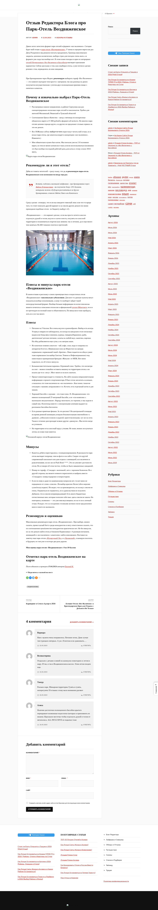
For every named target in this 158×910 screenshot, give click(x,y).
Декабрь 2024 (113, 325)
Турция (111, 517)
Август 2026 (113, 222)
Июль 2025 (112, 289)
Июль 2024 (112, 350)
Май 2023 (112, 411)
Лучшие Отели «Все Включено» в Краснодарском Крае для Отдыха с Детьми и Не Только (79, 606)
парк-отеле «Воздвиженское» (53, 49)
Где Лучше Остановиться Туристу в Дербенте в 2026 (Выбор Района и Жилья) (122, 107)
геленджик (113, 183)
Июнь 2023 (112, 406)
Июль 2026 (112, 227)
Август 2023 (113, 401)
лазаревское (133, 194)
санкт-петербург (116, 204)
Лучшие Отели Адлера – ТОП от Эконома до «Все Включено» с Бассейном (124, 145)
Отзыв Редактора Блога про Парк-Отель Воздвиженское (56, 25)
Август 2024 (113, 345)
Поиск (110, 27)
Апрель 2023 (113, 417)
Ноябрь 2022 (113, 437)
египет (132, 183)
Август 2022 (113, 447)
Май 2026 (112, 238)
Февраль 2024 (113, 376)
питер (130, 197)
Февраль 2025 (113, 314)
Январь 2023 (113, 427)
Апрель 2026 (113, 243)
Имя (28, 778)
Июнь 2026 (112, 233)
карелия (111, 190)
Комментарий (33, 752)
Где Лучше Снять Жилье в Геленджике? (76, 850)
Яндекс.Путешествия (44, 187)
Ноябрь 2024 (113, 330)
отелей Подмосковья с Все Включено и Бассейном (46, 62)
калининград (128, 187)
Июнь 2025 (112, 294)
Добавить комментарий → (82, 622)
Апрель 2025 (113, 304)
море (110, 197)
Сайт (28, 790)
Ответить (87, 645)
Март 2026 (112, 248)
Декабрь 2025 (113, 263)
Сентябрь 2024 (114, 340)
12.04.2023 (47, 37)
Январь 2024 (113, 381)
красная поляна (114, 194)
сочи (128, 203)
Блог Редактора (114, 481)
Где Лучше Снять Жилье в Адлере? (74, 845)
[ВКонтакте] (30, 577)
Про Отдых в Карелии (69, 878)
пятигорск (122, 200)
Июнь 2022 (112, 458)
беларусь (111, 180)
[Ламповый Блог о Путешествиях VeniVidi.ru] (79, 5)
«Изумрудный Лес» (54, 538)
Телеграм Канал (38, 835)
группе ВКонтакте (79, 307)
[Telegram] (33, 577)
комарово (134, 190)
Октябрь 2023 (113, 391)
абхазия (117, 177)
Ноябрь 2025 (113, 268)
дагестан (124, 183)
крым (125, 194)
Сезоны (111, 501)
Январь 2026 (113, 258)
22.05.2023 (43, 645)
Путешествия (113, 496)
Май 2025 (112, 299)
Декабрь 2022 (113, 432)
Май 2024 (112, 360)
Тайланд (111, 512)
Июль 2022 (112, 452)
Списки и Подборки (116, 507)
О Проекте (108, 13)
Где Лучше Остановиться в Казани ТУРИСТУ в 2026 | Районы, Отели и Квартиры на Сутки (122, 82)
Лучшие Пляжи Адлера (70, 860)
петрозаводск (123, 197)
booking (110, 177)
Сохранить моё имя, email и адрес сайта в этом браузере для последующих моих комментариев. (59, 803)
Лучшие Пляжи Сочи (69, 855)
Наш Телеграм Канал (126, 53)
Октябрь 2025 (113, 273)
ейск (109, 187)
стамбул (110, 207)
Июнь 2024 (112, 355)
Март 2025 (112, 309)
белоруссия (119, 180)
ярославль (116, 207)
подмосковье (33, 586)
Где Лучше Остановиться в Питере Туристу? (78, 873)
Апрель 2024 (113, 366)
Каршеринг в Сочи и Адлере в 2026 (40, 603)
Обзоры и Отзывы (64, 37)
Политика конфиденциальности (116, 881)
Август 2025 (113, 284)
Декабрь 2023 (113, 386)
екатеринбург (116, 187)
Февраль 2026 (113, 253)
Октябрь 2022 (113, 442)
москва (115, 197)
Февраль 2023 (113, 422)
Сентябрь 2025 (114, 279)
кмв (129, 190)
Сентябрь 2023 (114, 396)
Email (64, 778)
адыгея (131, 177)
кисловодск (121, 190)
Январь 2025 (113, 319)
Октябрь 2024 (113, 335)
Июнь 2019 (112, 463)
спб (134, 204)
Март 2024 (112, 371)
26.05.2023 (43, 695)
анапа (137, 177)
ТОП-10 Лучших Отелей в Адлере (74, 840)
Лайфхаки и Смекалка (116, 486)
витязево (126, 180)
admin (35, 37)
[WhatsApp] (27, 577)
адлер (125, 177)
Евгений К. (69, 566)
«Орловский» (69, 538)
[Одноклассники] (36, 577)
